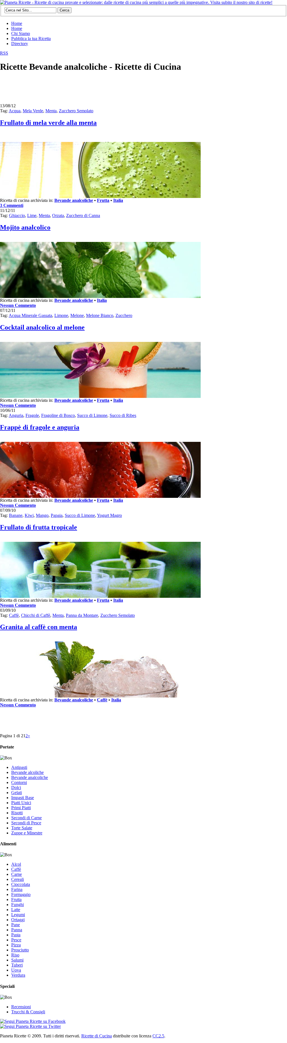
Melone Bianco (99, 315)
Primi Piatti (21, 807)
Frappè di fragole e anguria (39, 427)
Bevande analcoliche (73, 200)
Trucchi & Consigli (28, 1011)
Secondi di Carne (26, 817)
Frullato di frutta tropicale (38, 527)
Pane (15, 924)
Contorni (19, 782)
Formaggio (21, 894)
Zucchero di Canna (83, 215)
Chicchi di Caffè (35, 615)
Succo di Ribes (123, 415)
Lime (31, 215)
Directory (19, 43)
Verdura (18, 975)
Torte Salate (21, 827)
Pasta (15, 934)
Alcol (16, 864)
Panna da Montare (82, 615)
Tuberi (17, 965)
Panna (16, 929)
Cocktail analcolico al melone (42, 327)
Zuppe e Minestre (26, 832)
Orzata (58, 215)
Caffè (14, 615)
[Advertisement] (102, 90)
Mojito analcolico (25, 227)
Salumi (17, 960)
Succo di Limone (92, 415)
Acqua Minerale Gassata (30, 315)
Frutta (103, 200)
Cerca (64, 10)
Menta (51, 110)
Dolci (16, 787)
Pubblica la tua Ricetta (31, 38)
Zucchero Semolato (76, 110)
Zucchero (123, 315)
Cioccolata (20, 884)
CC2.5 (158, 1035)
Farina (16, 889)
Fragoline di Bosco (58, 415)
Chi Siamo (20, 33)
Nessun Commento (18, 305)
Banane (15, 515)
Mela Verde (33, 110)
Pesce (16, 939)
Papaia (57, 515)
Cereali (17, 879)
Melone (77, 315)
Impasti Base (22, 797)
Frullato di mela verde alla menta (48, 122)
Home (16, 23)
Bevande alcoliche (27, 772)
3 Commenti (11, 205)
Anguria (16, 415)
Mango (42, 515)
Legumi (18, 914)
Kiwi (29, 515)
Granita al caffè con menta (38, 627)
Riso (15, 955)
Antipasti (19, 767)
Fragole (32, 415)
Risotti (17, 812)
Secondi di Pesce (26, 822)
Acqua (14, 110)
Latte (15, 909)
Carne (16, 874)
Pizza (16, 944)
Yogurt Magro (109, 515)
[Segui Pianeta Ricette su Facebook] (33, 1021)
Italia (118, 200)
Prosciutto (20, 950)
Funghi (17, 904)
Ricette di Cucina (96, 1035)
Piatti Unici (21, 802)
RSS (4, 53)
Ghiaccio (17, 215)
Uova (16, 970)
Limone (61, 315)
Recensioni (21, 1006)
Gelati (16, 792)
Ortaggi (18, 919)
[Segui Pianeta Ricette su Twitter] (30, 1026)
